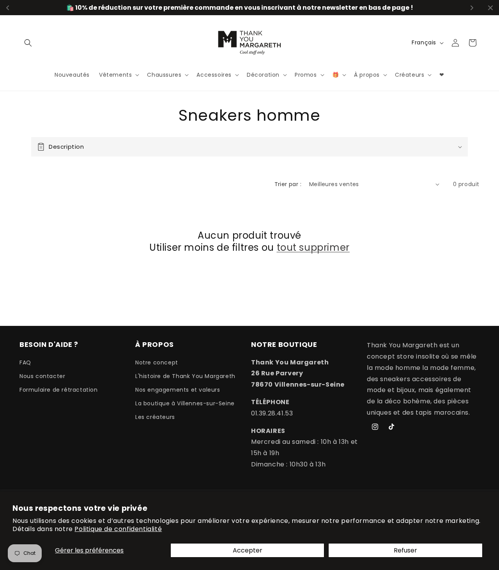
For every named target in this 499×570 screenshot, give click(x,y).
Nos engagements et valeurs (177, 390)
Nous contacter (42, 376)
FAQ (25, 362)
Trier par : (287, 184)
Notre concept (156, 362)
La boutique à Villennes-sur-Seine (185, 403)
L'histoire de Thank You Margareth (185, 376)
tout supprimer (313, 247)
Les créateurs (155, 417)
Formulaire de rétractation (58, 390)
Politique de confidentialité (118, 528)
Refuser (405, 550)
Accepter (247, 550)
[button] (28, 42)
